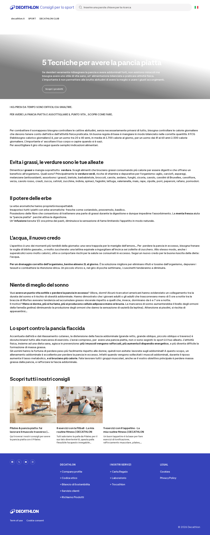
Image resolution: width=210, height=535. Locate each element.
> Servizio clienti (69, 490)
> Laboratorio (118, 477)
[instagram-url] (32, 461)
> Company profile (71, 471)
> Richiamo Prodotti (72, 497)
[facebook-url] (12, 461)
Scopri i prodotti (54, 89)
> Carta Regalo (119, 471)
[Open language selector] (196, 7)
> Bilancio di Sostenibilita (75, 484)
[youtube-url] (25, 461)
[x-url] (19, 461)
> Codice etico (68, 477)
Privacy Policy (168, 477)
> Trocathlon (117, 484)
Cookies (165, 471)
